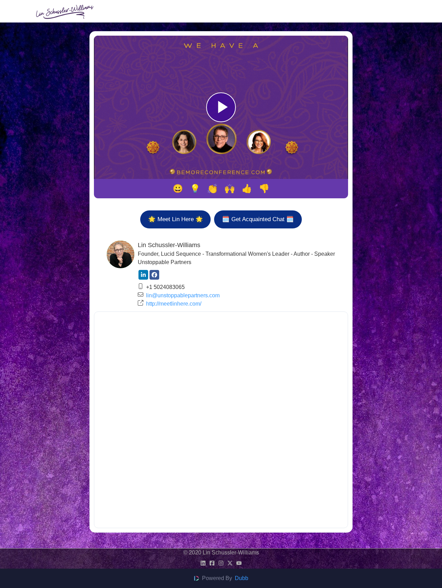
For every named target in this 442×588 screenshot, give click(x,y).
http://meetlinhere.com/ (173, 304)
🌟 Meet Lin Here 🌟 (175, 219)
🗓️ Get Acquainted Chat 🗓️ (258, 219)
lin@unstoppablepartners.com (183, 295)
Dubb (241, 578)
